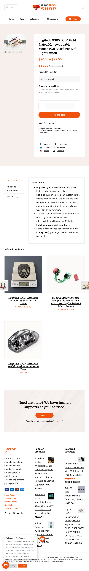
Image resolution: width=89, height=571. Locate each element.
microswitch (73, 130)
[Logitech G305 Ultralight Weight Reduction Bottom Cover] (23, 323)
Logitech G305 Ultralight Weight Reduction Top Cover (23, 300)
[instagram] (14, 513)
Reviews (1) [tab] (12, 196)
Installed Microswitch (48, 72)
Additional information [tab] (12, 189)
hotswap (58, 130)
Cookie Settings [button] (10, 566)
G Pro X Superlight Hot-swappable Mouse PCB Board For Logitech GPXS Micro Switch (66, 302)
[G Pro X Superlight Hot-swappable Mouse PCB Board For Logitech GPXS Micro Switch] (65, 257)
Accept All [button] (23, 566)
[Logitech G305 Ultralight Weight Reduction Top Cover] (23, 257)
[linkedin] (22, 513)
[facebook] (5, 513)
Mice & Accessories (54, 129)
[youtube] (18, 513)
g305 (44, 130)
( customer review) (56, 66)
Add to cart (59, 115)
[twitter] (9, 513)
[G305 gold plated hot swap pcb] (15, 42)
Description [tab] (12, 180)
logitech (65, 130)
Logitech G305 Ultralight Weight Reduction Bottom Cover (23, 366)
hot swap (50, 130)
